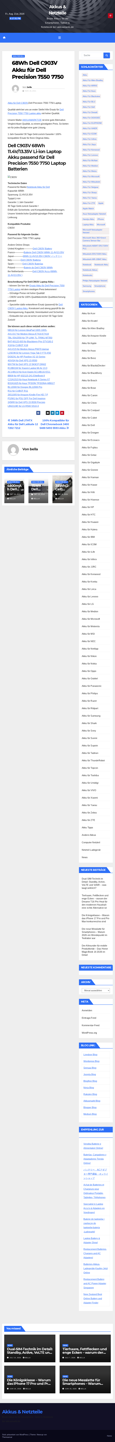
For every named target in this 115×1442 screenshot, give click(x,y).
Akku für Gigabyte (91, 462)
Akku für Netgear (90, 187)
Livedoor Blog (90, 1054)
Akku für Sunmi (89, 738)
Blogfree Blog (90, 1081)
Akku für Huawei (90, 522)
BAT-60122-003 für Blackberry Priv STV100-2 (30, 341)
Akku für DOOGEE (91, 118)
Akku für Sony (89, 731)
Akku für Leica (89, 589)
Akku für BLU (89, 102)
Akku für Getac (89, 455)
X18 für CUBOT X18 (18, 345)
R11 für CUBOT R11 (18, 391)
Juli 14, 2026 (15, 1357)
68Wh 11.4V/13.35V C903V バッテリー (42, 256)
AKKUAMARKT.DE (32, 120)
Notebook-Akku (101, 264)
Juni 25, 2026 (16, 1389)
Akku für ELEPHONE (92, 123)
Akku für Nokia (89, 663)
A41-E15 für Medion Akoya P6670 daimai (28, 349)
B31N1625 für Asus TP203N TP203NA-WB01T (31, 383)
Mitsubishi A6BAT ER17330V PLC (95, 247)
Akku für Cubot (89, 418)
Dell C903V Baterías (33, 264)
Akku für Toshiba (90, 775)
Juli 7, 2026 (70, 1357)
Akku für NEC (89, 641)
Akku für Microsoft (91, 176)
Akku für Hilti (88, 492)
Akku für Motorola (91, 626)
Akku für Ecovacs (90, 440)
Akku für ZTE (89, 203)
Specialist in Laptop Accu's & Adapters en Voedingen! (94, 1208)
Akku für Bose (89, 388)
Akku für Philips (90, 693)
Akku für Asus (89, 91)
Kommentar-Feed (91, 1025)
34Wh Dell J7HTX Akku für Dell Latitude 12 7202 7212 (23, 424)
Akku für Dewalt (90, 112)
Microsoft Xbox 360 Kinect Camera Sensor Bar (94, 239)
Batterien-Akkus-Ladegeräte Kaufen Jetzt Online (95, 1268)
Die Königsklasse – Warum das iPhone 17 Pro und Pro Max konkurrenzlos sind (95, 918)
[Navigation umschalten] (60, 37)
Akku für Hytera (89, 529)
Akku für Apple (89, 343)
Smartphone (99, 286)
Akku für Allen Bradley (93, 328)
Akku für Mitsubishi (91, 182)
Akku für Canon (90, 395)
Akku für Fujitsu (90, 447)
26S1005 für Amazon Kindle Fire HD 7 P (28, 395)
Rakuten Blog (90, 1094)
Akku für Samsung (91, 716)
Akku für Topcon (90, 768)
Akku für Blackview (91, 96)
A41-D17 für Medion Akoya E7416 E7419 (28, 334)
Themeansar (7, 1437)
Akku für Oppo (89, 671)
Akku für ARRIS (90, 85)
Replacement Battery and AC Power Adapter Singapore (94, 1283)
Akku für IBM (88, 537)
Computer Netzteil (91, 842)
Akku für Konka (89, 581)
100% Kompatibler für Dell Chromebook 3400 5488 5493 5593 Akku (54, 424)
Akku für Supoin (90, 745)
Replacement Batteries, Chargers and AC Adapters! (95, 1253)
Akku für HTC (89, 514)
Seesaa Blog (89, 1068)
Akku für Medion (90, 166)
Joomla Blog (89, 1074)
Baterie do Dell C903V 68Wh (38, 267)
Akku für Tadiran (90, 753)
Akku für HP (88, 507)
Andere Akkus (89, 835)
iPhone (100, 219)
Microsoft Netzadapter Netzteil (92, 231)
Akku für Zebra (89, 812)
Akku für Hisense (90, 500)
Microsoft (101, 224)
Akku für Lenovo (90, 155)
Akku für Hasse (89, 485)
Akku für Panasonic (92, 686)
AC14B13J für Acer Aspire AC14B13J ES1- (29, 372)
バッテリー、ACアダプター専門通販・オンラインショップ (95, 1174)
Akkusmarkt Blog (91, 1101)
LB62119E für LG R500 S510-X (23, 406)
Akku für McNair (90, 160)
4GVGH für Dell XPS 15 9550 (22, 360)
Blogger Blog (89, 1107)
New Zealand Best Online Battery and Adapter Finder (92, 1298)
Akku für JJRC (89, 567)
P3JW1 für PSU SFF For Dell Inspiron (26, 398)
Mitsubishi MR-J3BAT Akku (94, 259)
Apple (100, 203)
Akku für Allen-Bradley (93, 80)
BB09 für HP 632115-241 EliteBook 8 (26, 376)
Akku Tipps (87, 827)
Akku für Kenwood (91, 150)
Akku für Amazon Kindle (94, 336)
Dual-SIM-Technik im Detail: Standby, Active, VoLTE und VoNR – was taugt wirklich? (29, 1352)
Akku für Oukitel (90, 678)
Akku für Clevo (89, 403)
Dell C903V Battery (42, 248)
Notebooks (87, 275)
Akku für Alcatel (90, 321)
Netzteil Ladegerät (91, 850)
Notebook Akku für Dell (38, 187)
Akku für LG (88, 604)
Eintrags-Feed (89, 1018)
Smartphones (89, 291)
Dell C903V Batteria (31, 260)
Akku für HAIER (90, 128)
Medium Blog (90, 1114)
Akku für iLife (88, 552)
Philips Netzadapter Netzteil (95, 280)
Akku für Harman (90, 477)
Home (109, 1436)
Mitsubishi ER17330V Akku (94, 254)
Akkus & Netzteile (22, 1412)
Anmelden (87, 1010)
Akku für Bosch (89, 380)
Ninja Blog (88, 1087)
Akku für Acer (88, 313)
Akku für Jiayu (89, 144)
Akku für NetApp (90, 649)
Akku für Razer (89, 701)
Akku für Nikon (89, 656)
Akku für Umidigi (90, 783)
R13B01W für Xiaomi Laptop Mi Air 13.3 (27, 368)
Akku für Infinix (89, 139)
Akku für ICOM (89, 134)
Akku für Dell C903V (18, 103)
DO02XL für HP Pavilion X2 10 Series (26, 357)
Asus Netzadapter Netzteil (94, 214)
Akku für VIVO (89, 790)
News (85, 857)
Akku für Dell (18, 56)
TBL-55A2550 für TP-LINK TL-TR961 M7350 (30, 338)
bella (29, 87)
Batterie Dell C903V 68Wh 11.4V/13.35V (44, 252)
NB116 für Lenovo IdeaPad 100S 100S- (27, 330)
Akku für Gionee (90, 470)
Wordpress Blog (91, 1061)
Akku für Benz (89, 358)
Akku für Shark (89, 723)
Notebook (87, 264)
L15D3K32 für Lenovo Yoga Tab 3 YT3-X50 (29, 353)
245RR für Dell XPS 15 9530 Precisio (26, 402)
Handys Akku (88, 219)
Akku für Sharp (90, 192)
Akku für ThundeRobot (93, 760)
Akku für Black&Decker (93, 365)
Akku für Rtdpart (90, 708)
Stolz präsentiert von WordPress (15, 1435)
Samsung (87, 286)
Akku (85, 75)
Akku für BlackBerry (92, 373)
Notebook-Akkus (90, 270)
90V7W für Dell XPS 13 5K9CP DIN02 (27, 364)
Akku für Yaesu (90, 198)
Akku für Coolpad (90, 410)
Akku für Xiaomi (90, 798)
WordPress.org (89, 1033)
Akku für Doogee (90, 432)
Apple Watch (88, 208)
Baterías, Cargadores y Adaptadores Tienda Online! (94, 1159)
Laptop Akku (88, 224)
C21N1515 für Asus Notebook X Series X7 (29, 379)
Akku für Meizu (90, 171)
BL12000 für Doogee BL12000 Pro (25, 387)
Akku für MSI (88, 634)
